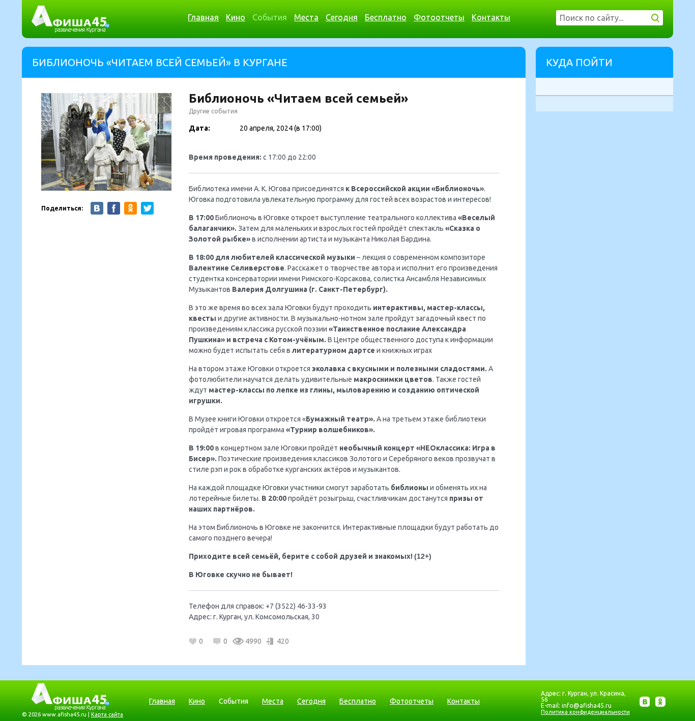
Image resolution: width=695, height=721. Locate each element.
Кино (235, 17)
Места (306, 17)
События (269, 17)
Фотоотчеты (439, 17)
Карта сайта (107, 714)
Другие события (213, 111)
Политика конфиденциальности (585, 712)
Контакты (491, 17)
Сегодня (342, 17)
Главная (203, 17)
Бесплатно (386, 17)
